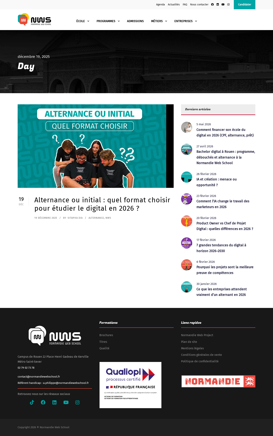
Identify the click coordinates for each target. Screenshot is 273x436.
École (80, 21)
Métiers (157, 21)
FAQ (185, 4)
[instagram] (228, 4)
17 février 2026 (206, 240)
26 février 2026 (206, 174)
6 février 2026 (205, 262)
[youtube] (223, 4)
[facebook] (212, 4)
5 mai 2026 (203, 124)
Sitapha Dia (75, 217)
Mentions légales (192, 348)
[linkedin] (218, 4)
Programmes (106, 21)
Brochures (106, 335)
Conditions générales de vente (201, 355)
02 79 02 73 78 (26, 367)
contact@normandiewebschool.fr (39, 376)
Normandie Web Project (197, 335)
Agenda (160, 4)
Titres (103, 342)
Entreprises (183, 21)
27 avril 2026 (204, 146)
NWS (108, 217)
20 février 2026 (206, 218)
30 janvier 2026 (206, 284)
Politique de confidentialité (200, 361)
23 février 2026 (206, 196)
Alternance (96, 217)
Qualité (104, 348)
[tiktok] (32, 403)
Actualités (174, 4)
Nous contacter (199, 4)
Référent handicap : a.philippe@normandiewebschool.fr (53, 383)
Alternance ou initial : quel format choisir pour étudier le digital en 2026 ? (102, 204)
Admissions (135, 21)
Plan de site (189, 342)
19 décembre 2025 (45, 217)
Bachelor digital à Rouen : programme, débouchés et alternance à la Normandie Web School (225, 157)
